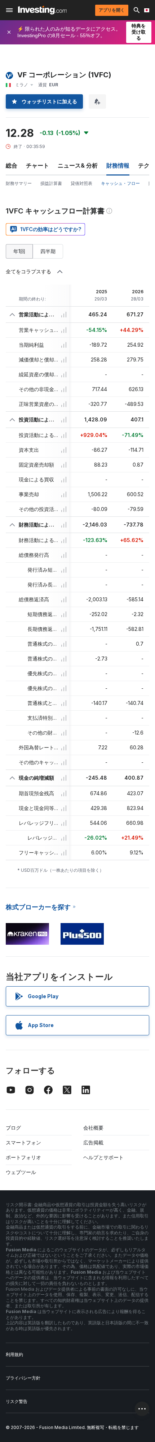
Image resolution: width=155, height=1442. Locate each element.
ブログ (13, 1128)
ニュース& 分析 (78, 165)
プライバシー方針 (23, 1378)
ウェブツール (21, 1172)
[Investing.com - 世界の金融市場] (42, 10)
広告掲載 (93, 1142)
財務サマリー (19, 183)
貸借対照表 (81, 183)
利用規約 (14, 1354)
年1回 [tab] (19, 251)
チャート (37, 165)
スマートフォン (23, 1142)
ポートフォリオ (23, 1157)
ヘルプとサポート (103, 1157)
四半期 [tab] (48, 251)
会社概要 (93, 1128)
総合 (11, 165)
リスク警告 (16, 1401)
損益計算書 (51, 183)
